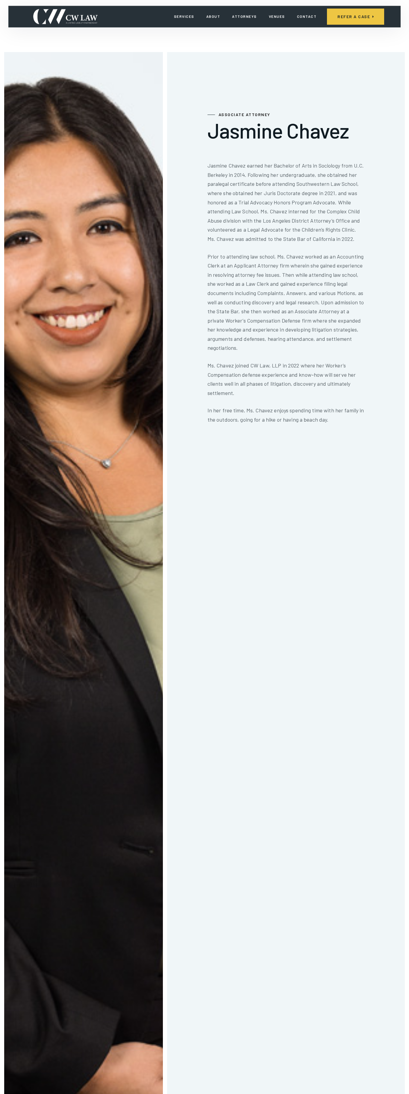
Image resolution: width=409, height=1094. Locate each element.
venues (277, 16)
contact (307, 16)
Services (184, 16)
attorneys (244, 16)
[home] (65, 16)
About (213, 16)
